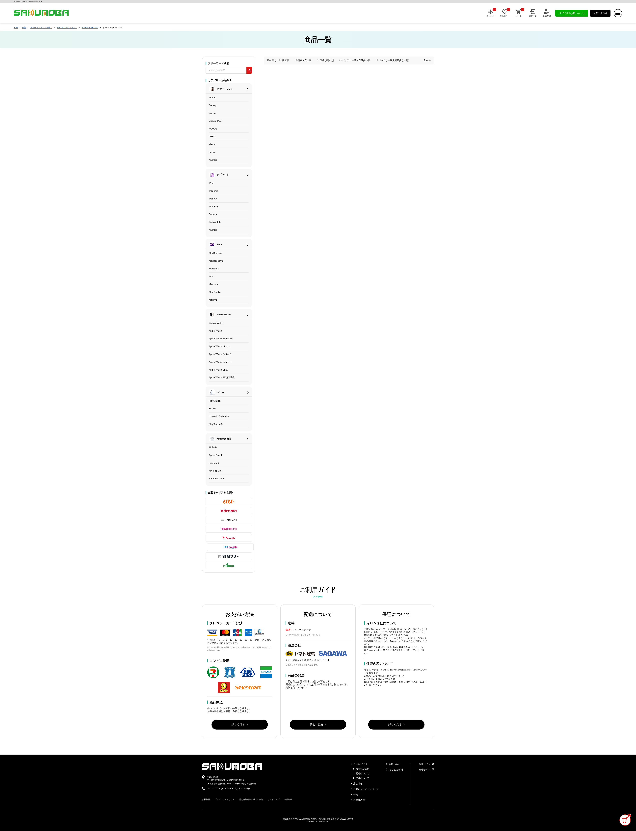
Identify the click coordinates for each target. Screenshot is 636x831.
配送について (362, 773)
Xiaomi (212, 144)
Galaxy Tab (215, 222)
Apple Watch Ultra (218, 369)
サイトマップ (274, 799)
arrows (212, 152)
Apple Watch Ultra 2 (219, 346)
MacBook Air (215, 253)
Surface (213, 214)
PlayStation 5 (216, 424)
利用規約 (288, 799)
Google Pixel (215, 121)
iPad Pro (213, 206)
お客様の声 (359, 800)
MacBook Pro (216, 260)
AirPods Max (215, 470)
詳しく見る (238, 724)
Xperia (212, 113)
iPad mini (213, 191)
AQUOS (213, 128)
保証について (362, 778)
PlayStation (215, 400)
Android (213, 160)
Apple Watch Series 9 (220, 354)
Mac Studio (215, 292)
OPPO (212, 136)
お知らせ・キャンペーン (366, 789)
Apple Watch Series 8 (220, 362)
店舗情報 (358, 783)
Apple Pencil (215, 455)
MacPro (213, 299)
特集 (355, 794)
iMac (211, 276)
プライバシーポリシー (225, 799)
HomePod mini (216, 478)
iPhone (212, 97)
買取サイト (424, 764)
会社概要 (206, 799)
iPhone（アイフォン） (67, 27)
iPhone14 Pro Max (90, 27)
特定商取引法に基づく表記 (251, 799)
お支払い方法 (362, 768)
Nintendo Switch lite (219, 416)
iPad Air (213, 198)
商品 (24, 27)
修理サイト (424, 769)
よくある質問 (395, 769)
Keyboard (214, 463)
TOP (16, 27)
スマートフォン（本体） (41, 27)
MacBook (214, 268)
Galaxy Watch (216, 323)
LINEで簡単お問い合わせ (572, 13)
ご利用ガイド (360, 764)
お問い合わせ (600, 13)
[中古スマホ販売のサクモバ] (232, 769)
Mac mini (213, 284)
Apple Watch (215, 330)
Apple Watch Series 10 (221, 338)
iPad (211, 183)
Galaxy (212, 105)
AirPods (213, 447)
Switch (212, 408)
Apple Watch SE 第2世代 (222, 377)
